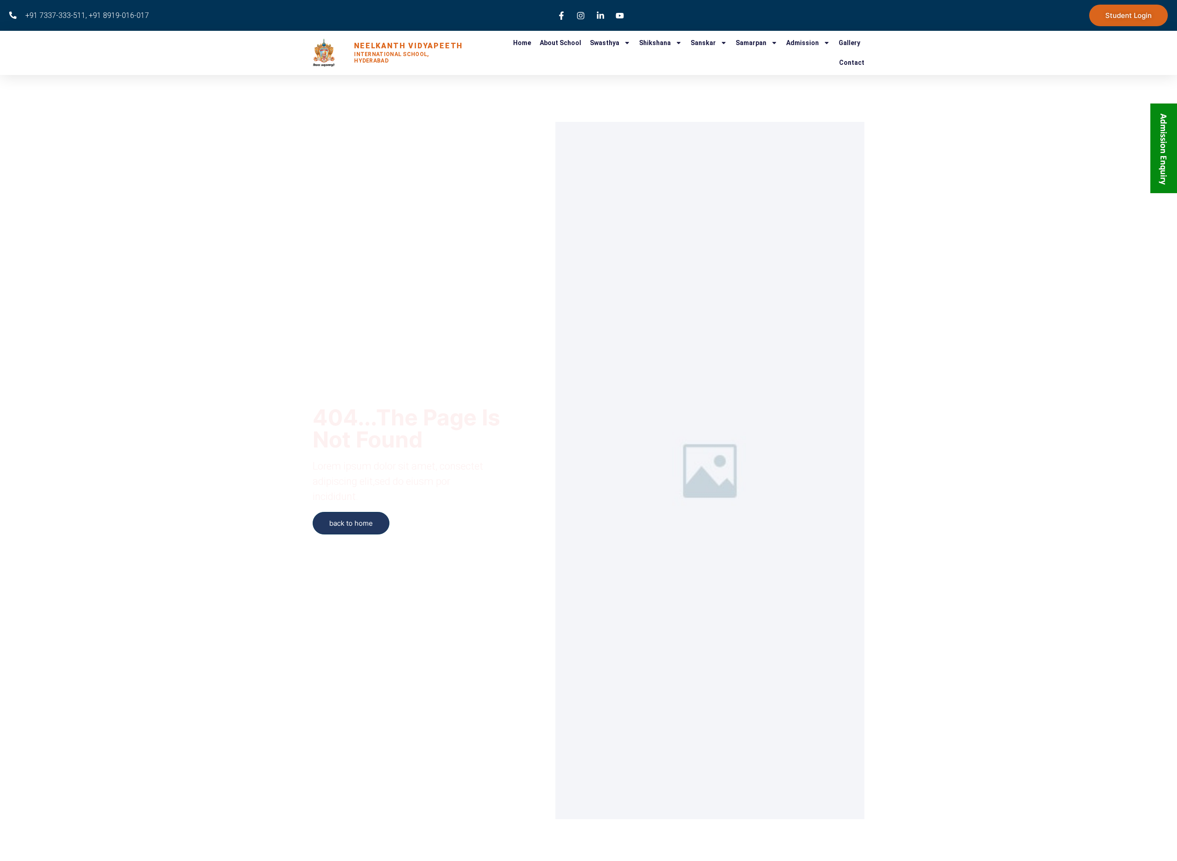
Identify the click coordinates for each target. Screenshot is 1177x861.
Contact (851, 62)
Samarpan (751, 42)
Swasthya (604, 42)
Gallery (849, 42)
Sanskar (703, 42)
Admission (802, 42)
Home (522, 42)
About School (560, 42)
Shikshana (655, 42)
